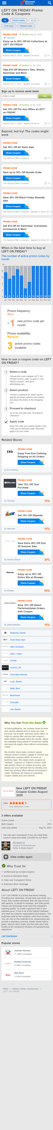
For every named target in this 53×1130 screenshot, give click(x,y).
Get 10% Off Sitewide (30, 515)
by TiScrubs (9, 501)
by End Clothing (11, 470)
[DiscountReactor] (27, 3)
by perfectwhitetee (12, 625)
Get (45, 96)
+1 (49, 55)
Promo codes (18, 20)
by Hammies (9, 529)
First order (9, 26)
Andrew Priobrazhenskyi (24, 845)
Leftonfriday (9, 936)
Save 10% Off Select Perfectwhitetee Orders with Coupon (31, 608)
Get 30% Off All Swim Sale (18, 147)
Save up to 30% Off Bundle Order (22, 172)
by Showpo (9, 591)
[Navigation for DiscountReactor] (4, 3)
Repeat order (26, 26)
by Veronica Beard (12, 560)
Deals (33, 20)
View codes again (21, 856)
